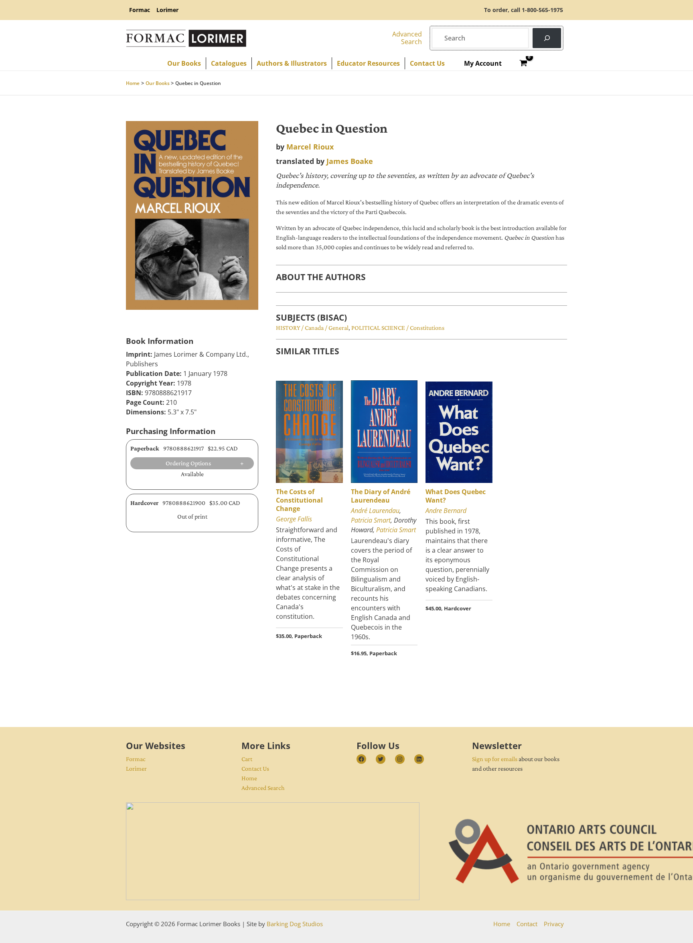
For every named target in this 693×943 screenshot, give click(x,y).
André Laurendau (375, 510)
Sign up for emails (494, 758)
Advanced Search (263, 787)
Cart (246, 758)
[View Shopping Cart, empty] (523, 63)
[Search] (547, 38)
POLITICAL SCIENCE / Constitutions (397, 327)
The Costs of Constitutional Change (299, 500)
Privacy (554, 924)
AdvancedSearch (407, 38)
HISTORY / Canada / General (312, 327)
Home (249, 778)
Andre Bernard (446, 510)
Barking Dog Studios (295, 924)
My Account (483, 63)
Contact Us (255, 768)
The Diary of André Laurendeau (380, 496)
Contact (527, 924)
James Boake (349, 161)
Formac (136, 758)
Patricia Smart (371, 520)
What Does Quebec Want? (456, 496)
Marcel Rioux (310, 146)
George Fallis (294, 519)
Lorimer (136, 768)
